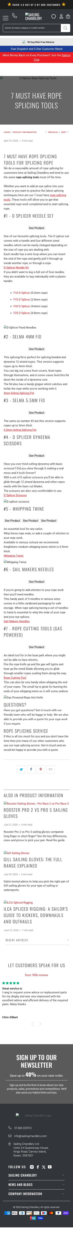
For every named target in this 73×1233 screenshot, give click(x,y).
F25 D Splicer (21, 313)
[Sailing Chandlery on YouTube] (50, 1167)
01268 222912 (23, 1128)
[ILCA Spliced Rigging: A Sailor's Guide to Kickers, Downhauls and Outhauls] (36, 902)
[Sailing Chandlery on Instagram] (32, 1167)
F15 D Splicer (21, 299)
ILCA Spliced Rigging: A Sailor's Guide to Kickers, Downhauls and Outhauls (36, 915)
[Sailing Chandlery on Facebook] (38, 1167)
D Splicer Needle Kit (16, 267)
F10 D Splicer (21, 293)
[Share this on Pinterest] (41, 769)
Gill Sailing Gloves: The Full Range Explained (33, 862)
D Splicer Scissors (15, 495)
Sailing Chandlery (30, 1207)
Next (64, 132)
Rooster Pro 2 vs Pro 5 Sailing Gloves (36, 813)
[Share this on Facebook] (31, 769)
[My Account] (61, 16)
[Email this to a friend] (51, 769)
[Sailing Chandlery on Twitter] (44, 1167)
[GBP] (52, 16)
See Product (36, 228)
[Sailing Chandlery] (36, 16)
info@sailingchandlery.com (30, 1136)
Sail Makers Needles (17, 621)
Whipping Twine (13, 555)
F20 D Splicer (21, 306)
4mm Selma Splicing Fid (19, 393)
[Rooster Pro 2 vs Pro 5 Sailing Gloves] (36, 803)
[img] (36, 970)
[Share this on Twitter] (21, 769)
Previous (52, 132)
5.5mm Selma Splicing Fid (20, 430)
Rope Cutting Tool (15, 677)
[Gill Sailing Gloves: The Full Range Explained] (36, 853)
